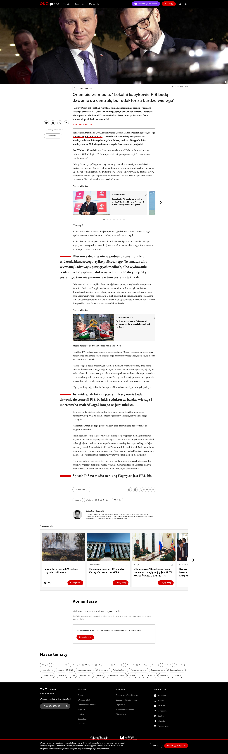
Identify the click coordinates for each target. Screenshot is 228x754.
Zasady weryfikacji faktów (127, 695)
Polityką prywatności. (75, 746)
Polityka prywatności (125, 709)
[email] (147, 489)
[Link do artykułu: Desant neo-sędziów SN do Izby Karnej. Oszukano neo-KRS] (108, 547)
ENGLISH (82, 724)
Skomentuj (51, 136)
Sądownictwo (94, 565)
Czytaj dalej (75, 582)
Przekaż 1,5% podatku (87, 705)
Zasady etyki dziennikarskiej (128, 700)
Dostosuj (155, 745)
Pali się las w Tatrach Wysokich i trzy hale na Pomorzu (61, 571)
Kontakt (81, 714)
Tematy (66, 4)
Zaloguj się (84, 637)
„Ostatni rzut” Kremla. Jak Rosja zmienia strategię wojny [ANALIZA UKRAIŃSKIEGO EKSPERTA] (153, 572)
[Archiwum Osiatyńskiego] (128, 738)
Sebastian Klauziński (95, 511)
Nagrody (81, 709)
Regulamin (120, 705)
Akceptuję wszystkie (176, 745)
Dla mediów (121, 714)
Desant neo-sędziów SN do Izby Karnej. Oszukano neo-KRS (106, 571)
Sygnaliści (82, 719)
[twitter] (141, 489)
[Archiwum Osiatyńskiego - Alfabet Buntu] (99, 738)
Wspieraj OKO (84, 700)
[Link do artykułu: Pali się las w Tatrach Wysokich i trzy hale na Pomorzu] (63, 547)
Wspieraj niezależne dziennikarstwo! (55, 699)
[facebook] (135, 489)
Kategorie (79, 4)
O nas (80, 695)
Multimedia (94, 4)
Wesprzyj (169, 4)
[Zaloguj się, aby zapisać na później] (126, 565)
